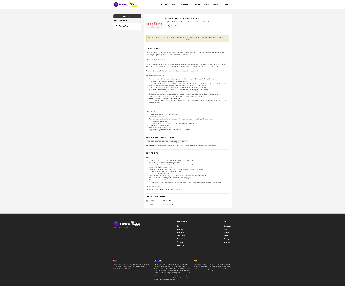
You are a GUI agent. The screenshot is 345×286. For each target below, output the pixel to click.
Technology (181, 236)
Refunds (227, 242)
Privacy (226, 239)
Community (181, 239)
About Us (180, 245)
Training (180, 242)
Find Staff (180, 232)
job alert (197, 38)
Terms (226, 236)
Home (179, 226)
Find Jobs (180, 229)
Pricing (226, 232)
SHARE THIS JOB (128, 16)
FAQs (225, 229)
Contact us (228, 226)
